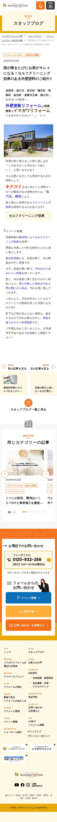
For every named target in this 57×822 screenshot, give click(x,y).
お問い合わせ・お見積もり (36, 709)
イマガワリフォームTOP (12, 36)
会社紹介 (32, 673)
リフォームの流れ (13, 687)
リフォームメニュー (14, 676)
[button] (45, 474)
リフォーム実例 (12, 711)
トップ (7, 652)
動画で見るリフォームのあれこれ (15, 699)
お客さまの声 (35, 662)
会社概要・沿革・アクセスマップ (42, 685)
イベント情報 (10, 721)
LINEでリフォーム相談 (36, 723)
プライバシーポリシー (39, 736)
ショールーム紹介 (13, 732)
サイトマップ (34, 731)
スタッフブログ (34, 36)
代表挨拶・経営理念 (43, 678)
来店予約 (32, 697)
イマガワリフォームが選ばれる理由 (15, 664)
